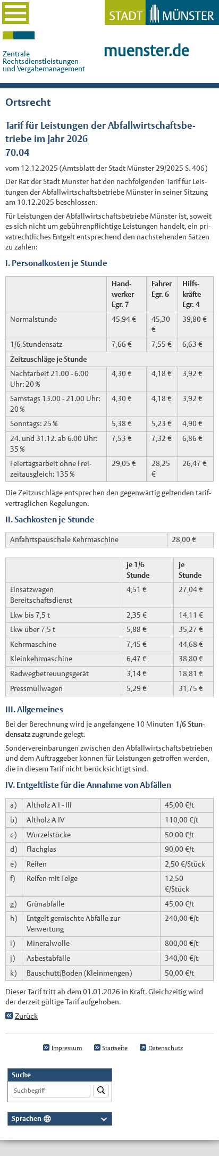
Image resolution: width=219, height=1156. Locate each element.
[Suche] (101, 1091)
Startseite (115, 1048)
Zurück (26, 1016)
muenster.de (146, 50)
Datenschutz (165, 1048)
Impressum (67, 1048)
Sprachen (26, 1118)
